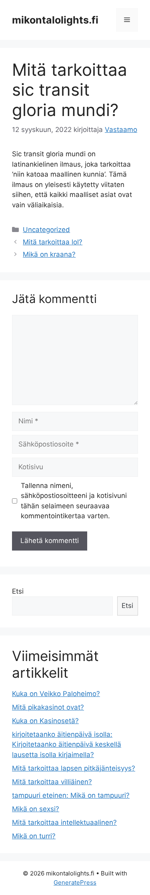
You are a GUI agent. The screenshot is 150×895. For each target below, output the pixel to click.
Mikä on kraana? (49, 254)
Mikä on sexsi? (35, 809)
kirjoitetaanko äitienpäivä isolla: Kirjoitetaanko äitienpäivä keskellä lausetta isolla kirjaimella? (66, 744)
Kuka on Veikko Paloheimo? (56, 694)
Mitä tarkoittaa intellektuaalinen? (64, 822)
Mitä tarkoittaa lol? (52, 242)
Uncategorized (46, 230)
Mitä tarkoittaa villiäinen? (52, 782)
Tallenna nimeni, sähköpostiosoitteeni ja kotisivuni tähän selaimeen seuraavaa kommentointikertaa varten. (74, 501)
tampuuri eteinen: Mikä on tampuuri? (71, 795)
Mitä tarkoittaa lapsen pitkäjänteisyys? (73, 768)
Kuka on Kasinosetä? (45, 721)
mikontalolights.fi (55, 20)
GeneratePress (75, 882)
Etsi (18, 591)
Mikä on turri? (34, 836)
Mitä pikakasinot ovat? (48, 707)
